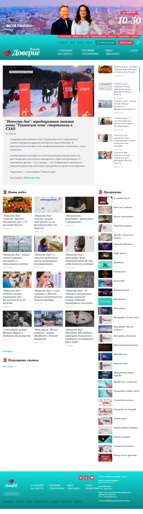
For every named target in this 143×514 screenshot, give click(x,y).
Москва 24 (77, 36)
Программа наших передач (124, 374)
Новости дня (32, 177)
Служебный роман (123, 400)
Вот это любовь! (123, 207)
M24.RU (86, 36)
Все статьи (8, 367)
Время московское (123, 216)
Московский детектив (126, 345)
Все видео (7, 351)
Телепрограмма (90, 54)
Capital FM (135, 36)
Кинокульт (120, 271)
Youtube (92, 477)
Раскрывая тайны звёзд (126, 390)
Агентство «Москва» (98, 36)
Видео (109, 50)
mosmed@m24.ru (110, 496)
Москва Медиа (65, 36)
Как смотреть (65, 54)
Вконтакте (80, 477)
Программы (88, 50)
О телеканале (65, 50)
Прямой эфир (126, 42)
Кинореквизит (121, 289)
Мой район (119, 308)
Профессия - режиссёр (125, 381)
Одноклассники (86, 477)
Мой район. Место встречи (124, 328)
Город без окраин (123, 225)
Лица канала (113, 54)
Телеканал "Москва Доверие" (21, 52)
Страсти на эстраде (125, 409)
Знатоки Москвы (123, 244)
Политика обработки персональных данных (114, 500)
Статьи (133, 50)
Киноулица (119, 299)
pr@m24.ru (108, 488)
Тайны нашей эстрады (126, 427)
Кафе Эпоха (120, 253)
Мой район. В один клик (126, 317)
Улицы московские (124, 446)
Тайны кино (120, 418)
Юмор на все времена (125, 455)
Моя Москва (120, 354)
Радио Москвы (123, 36)
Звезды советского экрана (124, 236)
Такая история (122, 436)
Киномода (119, 280)
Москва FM (112, 36)
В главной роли (122, 198)
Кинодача (119, 262)
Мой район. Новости (125, 335)
